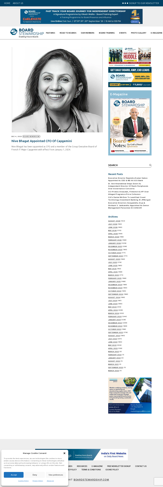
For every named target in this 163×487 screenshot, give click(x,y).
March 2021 (113, 364)
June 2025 (112, 265)
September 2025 (115, 256)
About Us (50, 481)
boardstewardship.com (91, 479)
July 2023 (112, 339)
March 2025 (113, 275)
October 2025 (114, 253)
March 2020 (113, 371)
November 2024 (115, 288)
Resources (82, 466)
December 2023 (115, 323)
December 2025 (115, 246)
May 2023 (112, 345)
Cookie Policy (23, 481)
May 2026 (112, 230)
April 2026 (113, 234)
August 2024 (114, 297)
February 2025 (114, 278)
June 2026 (113, 227)
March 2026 (113, 237)
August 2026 (114, 221)
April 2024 (113, 310)
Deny (35, 475)
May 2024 (112, 307)
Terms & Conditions (91, 470)
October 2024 (114, 291)
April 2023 (113, 348)
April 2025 (113, 272)
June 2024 (113, 304)
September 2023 (115, 332)
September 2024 (115, 294)
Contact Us (140, 466)
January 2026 (114, 243)
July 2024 (112, 300)
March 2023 (113, 351)
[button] (64, 453)
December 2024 (115, 285)
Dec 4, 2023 (16, 136)
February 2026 (115, 240)
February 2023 (114, 355)
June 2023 (112, 342)
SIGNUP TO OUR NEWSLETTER (144, 3)
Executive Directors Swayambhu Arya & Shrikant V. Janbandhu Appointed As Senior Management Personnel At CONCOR (128, 205)
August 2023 (114, 336)
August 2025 (114, 259)
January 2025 (114, 281)
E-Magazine (97, 466)
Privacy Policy (38, 481)
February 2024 (115, 316)
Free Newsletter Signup (119, 466)
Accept (14, 475)
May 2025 (112, 269)
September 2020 (115, 367)
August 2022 (114, 361)
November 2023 (115, 326)
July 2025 (112, 262)
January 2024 (114, 320)
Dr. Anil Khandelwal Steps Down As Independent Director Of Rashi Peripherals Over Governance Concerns (128, 186)
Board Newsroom (31, 136)
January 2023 (114, 358)
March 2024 (113, 313)
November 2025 (115, 250)
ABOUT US (18, 3)
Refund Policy (70, 470)
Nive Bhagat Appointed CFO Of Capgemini (41, 141)
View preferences (56, 475)
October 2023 (114, 329)
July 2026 (112, 224)
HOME (7, 3)
